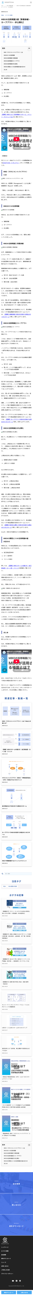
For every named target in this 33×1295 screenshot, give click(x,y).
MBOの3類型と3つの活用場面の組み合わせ (14, 66)
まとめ (5, 69)
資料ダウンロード (8, 1292)
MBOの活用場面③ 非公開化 (11, 64)
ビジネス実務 (8, 15)
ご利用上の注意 (5, 1269)
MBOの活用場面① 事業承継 (11, 58)
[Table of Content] (29, 49)
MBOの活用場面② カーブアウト (12, 61)
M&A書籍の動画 (12, 886)
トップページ (4, 1247)
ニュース (3, 1262)
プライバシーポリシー (7, 1273)
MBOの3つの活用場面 (9, 55)
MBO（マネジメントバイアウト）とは (13, 52)
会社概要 (3, 1254)
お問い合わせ (24, 1292)
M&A (2, 15)
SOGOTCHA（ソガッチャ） (11, 163)
